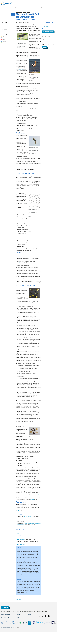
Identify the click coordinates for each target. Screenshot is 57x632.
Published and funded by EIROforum (7, 627)
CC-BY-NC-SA (18, 599)
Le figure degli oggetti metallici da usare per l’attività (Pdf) (48, 25)
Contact (41, 3)
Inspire (15, 7)
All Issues (11, 7)
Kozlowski (21, 69)
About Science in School (5, 614)
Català (3, 36)
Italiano (3, 42)
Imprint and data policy (5, 617)
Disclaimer (18, 617)
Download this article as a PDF (48, 31)
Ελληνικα (4, 41)
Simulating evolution (27, 516)
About (31, 7)
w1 (19, 262)
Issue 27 (28, 12)
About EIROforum (4, 616)
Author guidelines (41, 7)
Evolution (10, 30)
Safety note (19, 616)
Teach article (13, 14)
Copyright (18, 614)
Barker (18, 510)
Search (51, 3)
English (3, 37)
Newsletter (46, 3)
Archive (29, 614)
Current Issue (6, 7)
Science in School (19, 12)
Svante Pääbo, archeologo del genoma (30, 520)
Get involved (35, 7)
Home (2, 7)
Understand (20, 7)
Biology (5, 29)
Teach (24, 7)
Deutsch (3, 39)
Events (27, 7)
